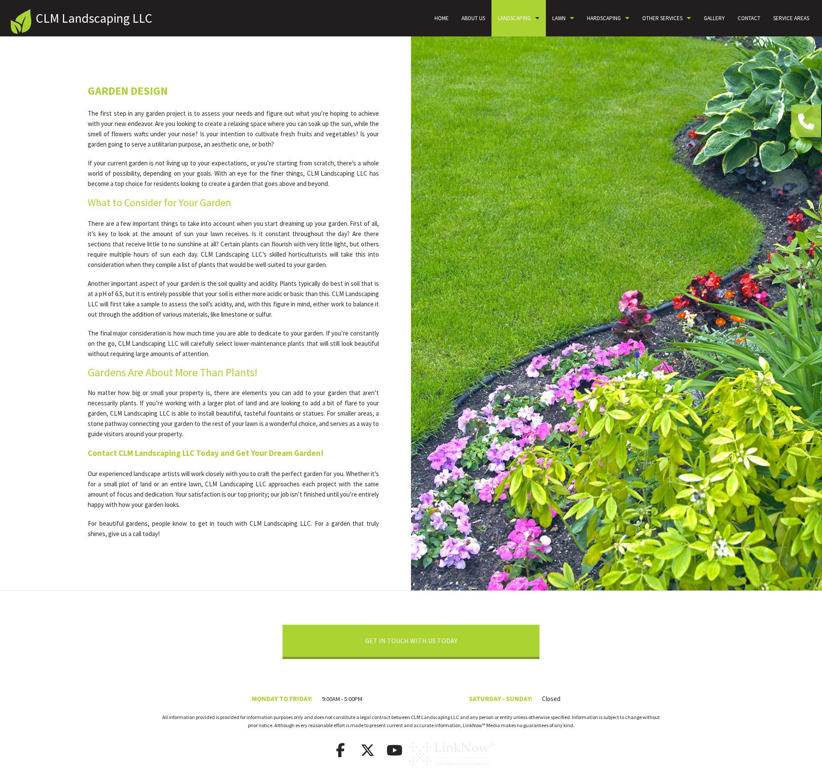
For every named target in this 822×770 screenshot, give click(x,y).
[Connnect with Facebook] (341, 753)
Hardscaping (604, 18)
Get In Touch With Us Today (411, 640)
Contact (749, 18)
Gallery (714, 18)
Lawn (559, 18)
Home (442, 18)
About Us (473, 18)
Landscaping (514, 18)
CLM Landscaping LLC (94, 18)
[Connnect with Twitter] (368, 753)
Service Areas (791, 18)
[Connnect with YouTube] (395, 753)
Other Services (662, 18)
